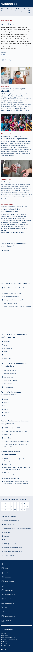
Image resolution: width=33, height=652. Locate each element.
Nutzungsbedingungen (7, 643)
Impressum (4, 633)
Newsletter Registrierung (8, 645)
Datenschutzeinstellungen (8, 637)
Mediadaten (4, 641)
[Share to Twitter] (10, 60)
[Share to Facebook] (6, 60)
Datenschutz (4, 635)
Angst (3, 54)
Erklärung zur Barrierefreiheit (9, 639)
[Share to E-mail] (3, 60)
